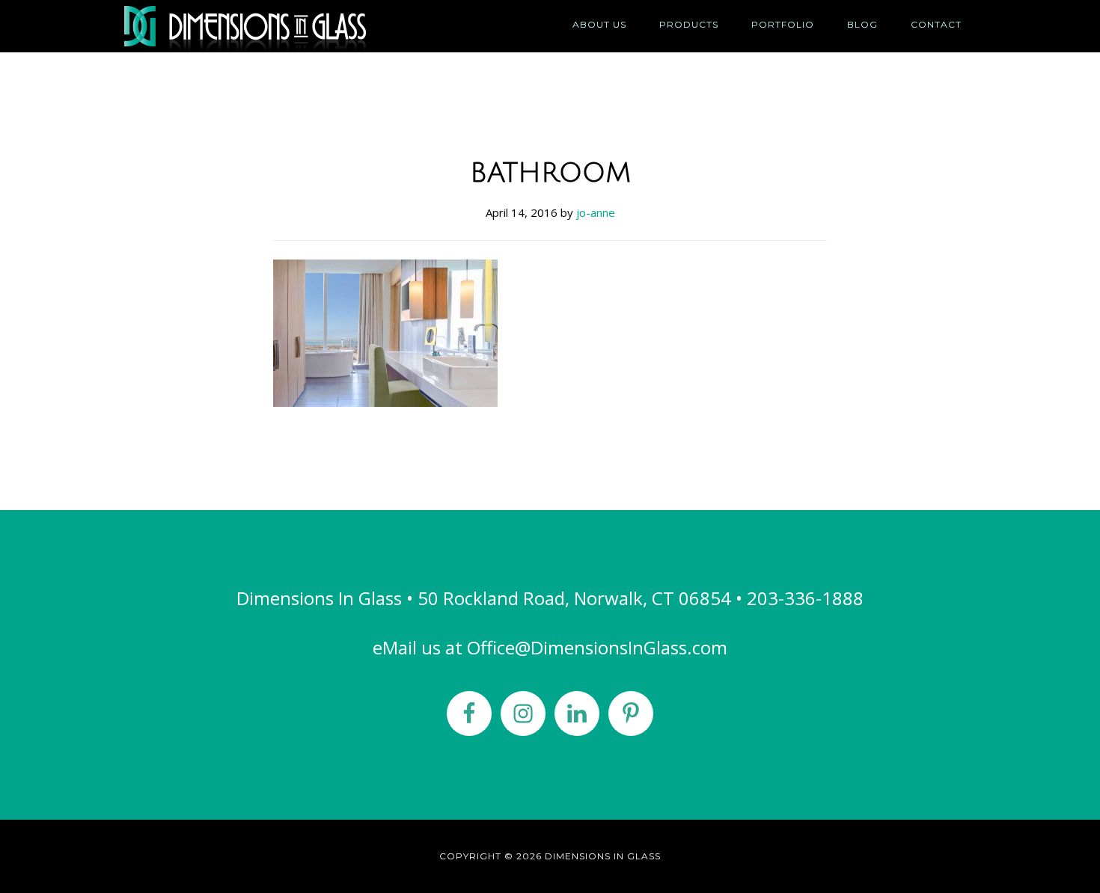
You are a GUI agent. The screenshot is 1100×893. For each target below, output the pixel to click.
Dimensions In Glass (258, 26)
